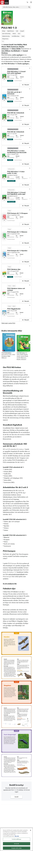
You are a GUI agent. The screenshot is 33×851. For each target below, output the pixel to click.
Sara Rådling (18, 44)
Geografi (22, 31)
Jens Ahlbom (5, 51)
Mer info (17, 836)
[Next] (30, 178)
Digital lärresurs (10, 31)
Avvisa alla (16, 843)
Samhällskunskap (15, 36)
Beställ (16, 797)
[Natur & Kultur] (4, 2)
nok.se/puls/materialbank (16, 574)
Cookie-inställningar (16, 839)
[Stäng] (30, 830)
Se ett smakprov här (9, 583)
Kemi (19, 33)
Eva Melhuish (15, 51)
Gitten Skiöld (16, 48)
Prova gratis (11, 181)
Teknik (22, 36)
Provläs (10, 80)
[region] (16, 839)
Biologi (3, 31)
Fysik (17, 31)
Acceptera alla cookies (16, 848)
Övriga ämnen (5, 38)
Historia (14, 33)
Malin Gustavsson (12, 46)
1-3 (3, 41)
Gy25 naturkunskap (6, 33)
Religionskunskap (6, 36)
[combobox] (16, 7)
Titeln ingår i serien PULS (8, 323)
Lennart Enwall (8, 44)
